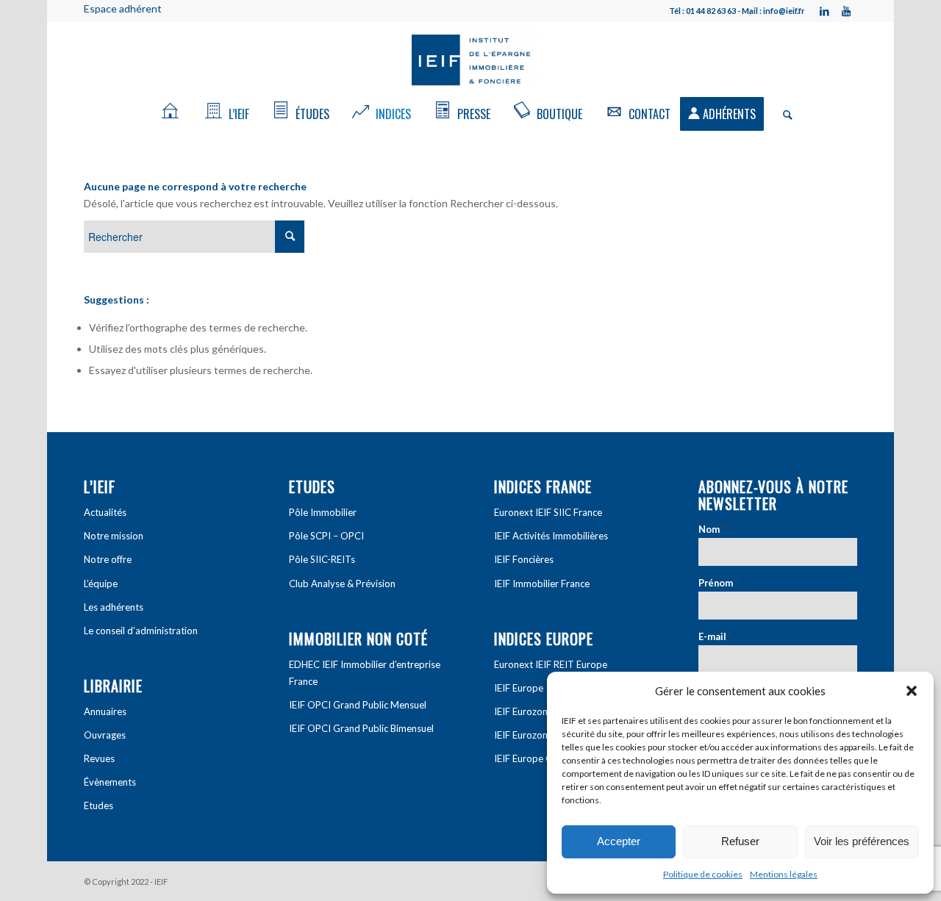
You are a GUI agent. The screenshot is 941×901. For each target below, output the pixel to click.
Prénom (718, 583)
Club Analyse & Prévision (342, 583)
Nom (711, 529)
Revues (99, 758)
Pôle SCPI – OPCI (326, 536)
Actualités (105, 512)
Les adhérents (113, 607)
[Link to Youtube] (846, 11)
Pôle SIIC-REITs (322, 559)
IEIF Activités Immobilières (551, 536)
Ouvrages (105, 735)
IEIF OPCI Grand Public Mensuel (357, 705)
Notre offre (108, 559)
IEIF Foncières (524, 559)
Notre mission (113, 536)
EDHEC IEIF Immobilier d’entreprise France (364, 672)
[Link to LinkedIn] (824, 11)
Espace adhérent (123, 8)
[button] (911, 690)
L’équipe (101, 583)
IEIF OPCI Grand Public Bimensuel (361, 728)
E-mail (714, 636)
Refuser (740, 841)
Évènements (110, 782)
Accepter (618, 841)
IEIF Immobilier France (542, 583)
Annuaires (105, 711)
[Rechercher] (782, 114)
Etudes (98, 805)
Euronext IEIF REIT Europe (550, 664)
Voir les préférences (861, 841)
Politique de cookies (703, 874)
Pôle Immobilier (323, 512)
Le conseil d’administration (141, 630)
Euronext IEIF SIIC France (548, 512)
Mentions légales (783, 874)
